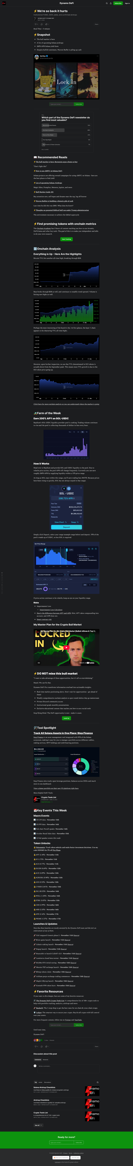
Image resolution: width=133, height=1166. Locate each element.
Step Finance (38, 737)
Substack (57, 1162)
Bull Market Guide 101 (44, 192)
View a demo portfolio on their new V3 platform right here (56, 788)
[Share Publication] (111, 3)
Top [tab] (36, 1082)
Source (76, 935)
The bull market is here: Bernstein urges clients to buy (57, 162)
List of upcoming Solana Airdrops (49, 183)
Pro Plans (56, 850)
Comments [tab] (38, 1059)
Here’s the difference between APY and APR (54, 613)
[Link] (31, 34)
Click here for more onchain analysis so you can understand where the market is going (66, 404)
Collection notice (78, 1153)
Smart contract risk (44, 619)
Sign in (127, 3)
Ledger (39, 1012)
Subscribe (118, 3)
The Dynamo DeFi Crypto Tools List (50, 1000)
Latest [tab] (40, 1082)
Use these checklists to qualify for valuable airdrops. (50, 1103)
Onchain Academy (44, 228)
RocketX (39, 1008)
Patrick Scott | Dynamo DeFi (46, 18)
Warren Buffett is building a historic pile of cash (54, 201)
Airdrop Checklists (41, 1100)
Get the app (75, 1157)
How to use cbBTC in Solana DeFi (49, 171)
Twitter (68, 1020)
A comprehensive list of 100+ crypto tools (47, 1115)
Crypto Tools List (41, 1113)
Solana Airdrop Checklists (44, 1087)
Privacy (65, 1153)
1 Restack (51, 1040)
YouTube (78, 1020)
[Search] (107, 3)
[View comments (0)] (42, 24)
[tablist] (41, 1059)
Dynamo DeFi (44, 799)
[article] (66, 1091)
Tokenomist (40, 847)
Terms (70, 1153)
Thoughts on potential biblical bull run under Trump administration (62, 210)
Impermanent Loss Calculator (51, 609)
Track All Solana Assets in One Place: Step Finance (63, 733)
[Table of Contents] (2, 583)
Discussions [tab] (47, 1082)
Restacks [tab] (45, 1059)
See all (37, 1125)
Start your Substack (62, 1157)
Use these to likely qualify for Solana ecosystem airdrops (51, 1090)
